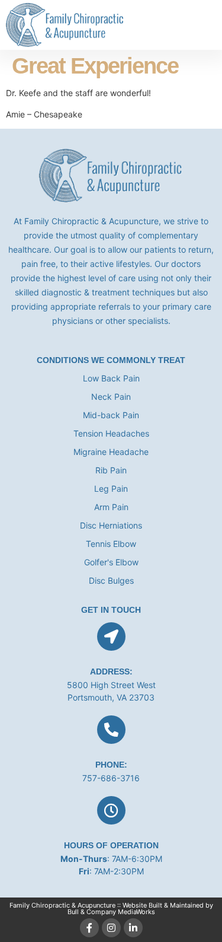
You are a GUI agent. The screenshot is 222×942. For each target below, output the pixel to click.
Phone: (111, 764)
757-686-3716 (111, 778)
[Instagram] (111, 927)
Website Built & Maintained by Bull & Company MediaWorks (140, 908)
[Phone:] (111, 729)
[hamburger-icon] (202, 25)
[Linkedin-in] (133, 927)
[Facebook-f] (89, 927)
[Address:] (111, 636)
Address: (111, 671)
